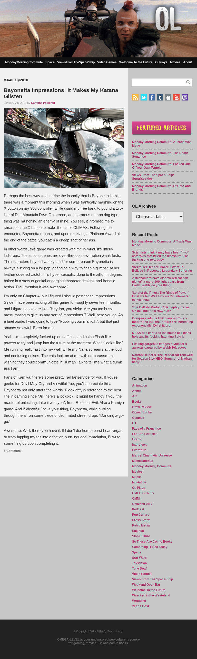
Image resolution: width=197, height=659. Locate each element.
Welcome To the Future (136, 62)
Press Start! (141, 520)
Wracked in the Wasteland (151, 595)
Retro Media (141, 525)
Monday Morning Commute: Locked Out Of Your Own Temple (161, 165)
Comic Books (142, 412)
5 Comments (13, 451)
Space (50, 62)
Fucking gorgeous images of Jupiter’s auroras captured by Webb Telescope (159, 345)
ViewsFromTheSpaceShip (76, 62)
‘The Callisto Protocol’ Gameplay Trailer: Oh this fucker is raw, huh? (161, 309)
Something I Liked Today (150, 547)
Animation (139, 385)
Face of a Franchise (146, 428)
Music (136, 477)
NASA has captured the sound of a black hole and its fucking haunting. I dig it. (161, 334)
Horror (137, 439)
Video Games (107, 62)
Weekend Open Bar (146, 584)
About (187, 62)
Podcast (138, 509)
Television (139, 563)
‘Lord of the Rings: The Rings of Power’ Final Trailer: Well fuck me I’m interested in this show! (161, 296)
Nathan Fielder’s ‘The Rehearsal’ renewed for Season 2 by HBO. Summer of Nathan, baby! (162, 358)
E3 (134, 423)
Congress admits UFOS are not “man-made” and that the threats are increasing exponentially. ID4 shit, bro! (162, 322)
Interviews (139, 445)
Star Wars (139, 558)
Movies (175, 62)
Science (138, 531)
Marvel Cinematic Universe (152, 455)
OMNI (136, 498)
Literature (139, 450)
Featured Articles (144, 434)
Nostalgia (139, 482)
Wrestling (139, 601)
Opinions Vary (142, 504)
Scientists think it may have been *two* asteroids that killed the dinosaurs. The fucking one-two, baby (160, 256)
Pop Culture (140, 514)
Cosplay (138, 418)
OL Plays (138, 488)
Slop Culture (141, 536)
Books (137, 401)
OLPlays (161, 62)
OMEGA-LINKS (143, 493)
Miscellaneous (142, 461)
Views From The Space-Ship (152, 579)
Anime (137, 391)
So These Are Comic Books (152, 541)
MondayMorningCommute (24, 62)
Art (134, 396)
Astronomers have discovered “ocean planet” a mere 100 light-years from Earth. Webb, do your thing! (160, 281)
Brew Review (141, 407)
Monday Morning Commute (151, 466)
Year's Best (140, 606)
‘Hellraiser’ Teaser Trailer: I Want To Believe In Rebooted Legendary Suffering (162, 268)
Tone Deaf (139, 568)
